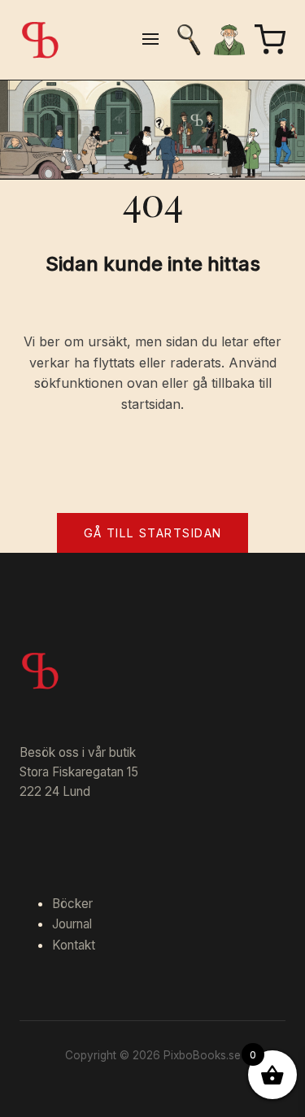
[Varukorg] (270, 39)
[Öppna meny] (150, 40)
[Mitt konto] (229, 39)
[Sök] (188, 39)
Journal (72, 924)
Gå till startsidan (153, 533)
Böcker (72, 903)
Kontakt (73, 945)
